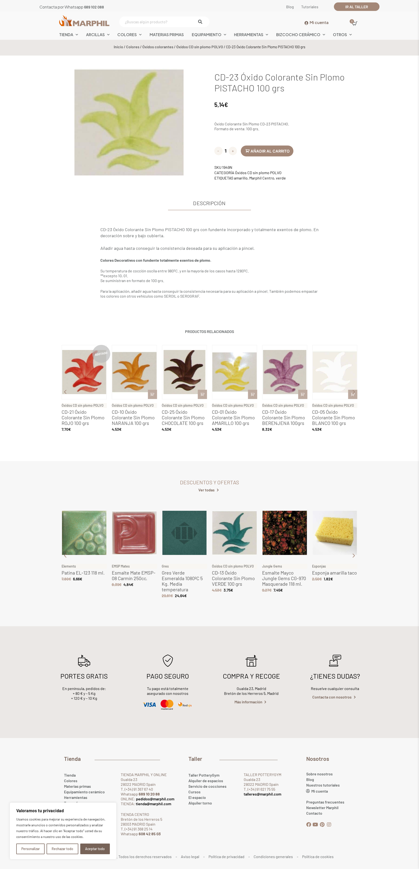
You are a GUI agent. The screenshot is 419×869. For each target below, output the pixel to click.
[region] (63, 831)
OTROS (340, 34)
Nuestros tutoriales (323, 785)
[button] (354, 392)
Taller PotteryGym (203, 775)
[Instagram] (329, 824)
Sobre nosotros (319, 774)
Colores (127, 34)
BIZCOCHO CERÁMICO (298, 34)
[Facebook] (308, 824)
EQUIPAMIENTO (206, 34)
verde (281, 178)
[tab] (209, 204)
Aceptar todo (95, 849)
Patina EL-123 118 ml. (83, 573)
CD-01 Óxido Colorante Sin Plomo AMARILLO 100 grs (233, 417)
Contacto (314, 813)
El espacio (197, 797)
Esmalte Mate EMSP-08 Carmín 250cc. (133, 575)
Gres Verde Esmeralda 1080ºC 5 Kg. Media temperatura (182, 581)
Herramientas (75, 797)
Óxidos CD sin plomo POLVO (199, 46)
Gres (165, 566)
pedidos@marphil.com (154, 798)
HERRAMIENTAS (248, 34)
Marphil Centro (261, 178)
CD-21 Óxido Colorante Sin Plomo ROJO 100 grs (83, 417)
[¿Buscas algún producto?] (163, 21)
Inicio (118, 46)
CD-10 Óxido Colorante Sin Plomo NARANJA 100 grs (133, 417)
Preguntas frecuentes (325, 802)
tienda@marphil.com (153, 803)
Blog (310, 779)
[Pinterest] (322, 824)
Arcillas (95, 34)
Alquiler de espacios (205, 780)
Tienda (70, 775)
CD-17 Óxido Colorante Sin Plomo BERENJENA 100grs (283, 417)
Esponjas (319, 566)
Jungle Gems (272, 566)
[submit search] (201, 22)
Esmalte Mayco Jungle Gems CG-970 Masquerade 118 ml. (284, 578)
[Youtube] (315, 824)
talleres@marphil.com (262, 794)
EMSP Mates (121, 566)
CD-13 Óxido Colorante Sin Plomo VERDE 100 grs (233, 578)
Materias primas (77, 786)
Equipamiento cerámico (84, 791)
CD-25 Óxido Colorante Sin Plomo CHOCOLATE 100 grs (183, 417)
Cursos (194, 791)
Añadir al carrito (270, 151)
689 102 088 (94, 7)
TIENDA (66, 34)
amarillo (241, 178)
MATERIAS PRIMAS (167, 34)
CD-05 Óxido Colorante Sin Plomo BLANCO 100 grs (333, 417)
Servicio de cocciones (207, 786)
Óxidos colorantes (157, 46)
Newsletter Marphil (322, 807)
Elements (69, 566)
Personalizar (30, 849)
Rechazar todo (62, 849)
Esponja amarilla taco (334, 573)
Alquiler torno (200, 803)
